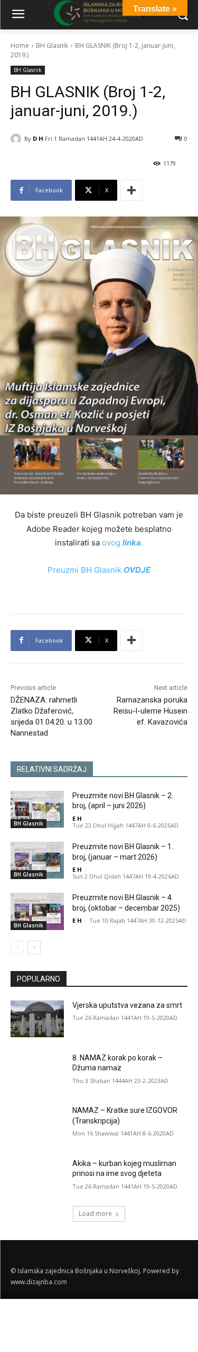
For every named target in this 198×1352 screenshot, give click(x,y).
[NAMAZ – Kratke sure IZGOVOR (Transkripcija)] (37, 1124)
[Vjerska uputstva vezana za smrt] (37, 1018)
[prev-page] (17, 947)
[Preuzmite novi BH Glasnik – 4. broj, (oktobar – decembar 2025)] (37, 911)
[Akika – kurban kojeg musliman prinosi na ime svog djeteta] (37, 1177)
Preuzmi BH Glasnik (99, 570)
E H (77, 818)
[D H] (17, 138)
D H (38, 138)
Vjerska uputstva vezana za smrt (127, 1005)
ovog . (122, 543)
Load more (95, 1213)
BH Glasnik (52, 45)
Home (20, 45)
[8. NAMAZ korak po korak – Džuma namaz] (37, 1071)
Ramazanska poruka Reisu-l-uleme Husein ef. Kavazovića (150, 711)
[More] (131, 190)
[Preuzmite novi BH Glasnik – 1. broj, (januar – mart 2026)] (37, 860)
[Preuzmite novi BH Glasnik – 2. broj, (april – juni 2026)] (37, 809)
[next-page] (34, 947)
